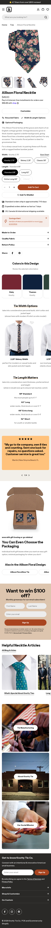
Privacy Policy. (7, 882)
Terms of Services (34, 879)
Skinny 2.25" (26, 160)
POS (23, 921)
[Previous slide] (22, 475)
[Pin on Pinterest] (19, 253)
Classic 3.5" (41, 160)
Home (4, 25)
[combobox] (25, 17)
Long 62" (25, 172)
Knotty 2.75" (9, 160)
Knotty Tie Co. (15, 921)
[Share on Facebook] (12, 253)
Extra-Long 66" (10, 179)
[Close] (46, 218)
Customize (25, 111)
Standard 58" (10, 172)
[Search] (45, 17)
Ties (12, 25)
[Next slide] (29, 475)
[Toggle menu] (3, 9)
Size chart (44, 155)
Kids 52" (28, 180)
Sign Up (25, 622)
